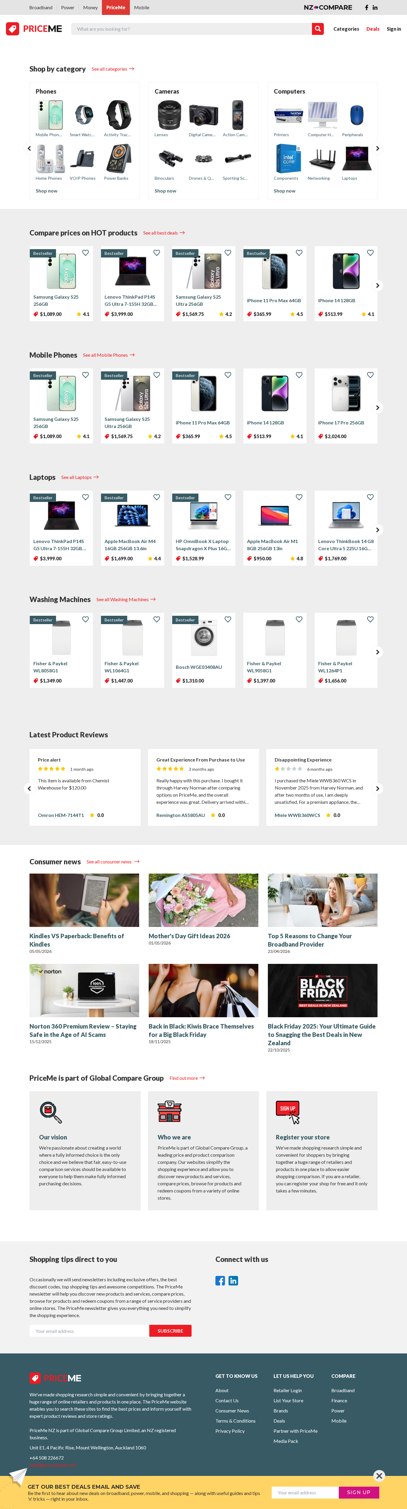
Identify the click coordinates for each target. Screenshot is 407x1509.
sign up (359, 1492)
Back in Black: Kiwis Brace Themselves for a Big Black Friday (201, 1030)
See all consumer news (110, 861)
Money (90, 7)
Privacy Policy (230, 1431)
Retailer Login (288, 1390)
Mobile (141, 7)
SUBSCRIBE (170, 1330)
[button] (29, 148)
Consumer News (232, 1410)
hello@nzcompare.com (52, 1465)
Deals (373, 29)
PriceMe (115, 7)
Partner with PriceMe (296, 1431)
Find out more (184, 1078)
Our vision (53, 1137)
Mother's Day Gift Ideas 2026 (189, 935)
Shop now (47, 190)
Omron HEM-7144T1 (61, 815)
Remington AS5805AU (180, 815)
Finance (339, 1400)
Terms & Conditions (235, 1420)
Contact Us (227, 1400)
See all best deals (160, 232)
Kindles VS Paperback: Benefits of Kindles (76, 940)
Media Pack (286, 1441)
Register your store (303, 1137)
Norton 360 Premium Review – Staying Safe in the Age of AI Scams (82, 1030)
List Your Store (288, 1400)
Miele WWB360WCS (297, 815)
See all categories (109, 69)
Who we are (174, 1137)
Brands (281, 1410)
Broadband (40, 7)
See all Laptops (76, 477)
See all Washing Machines (123, 599)
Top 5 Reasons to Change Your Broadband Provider (310, 940)
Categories (346, 29)
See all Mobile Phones (105, 355)
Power (67, 7)
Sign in (394, 29)
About (222, 1390)
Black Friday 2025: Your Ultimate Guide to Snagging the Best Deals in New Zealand (322, 1034)
